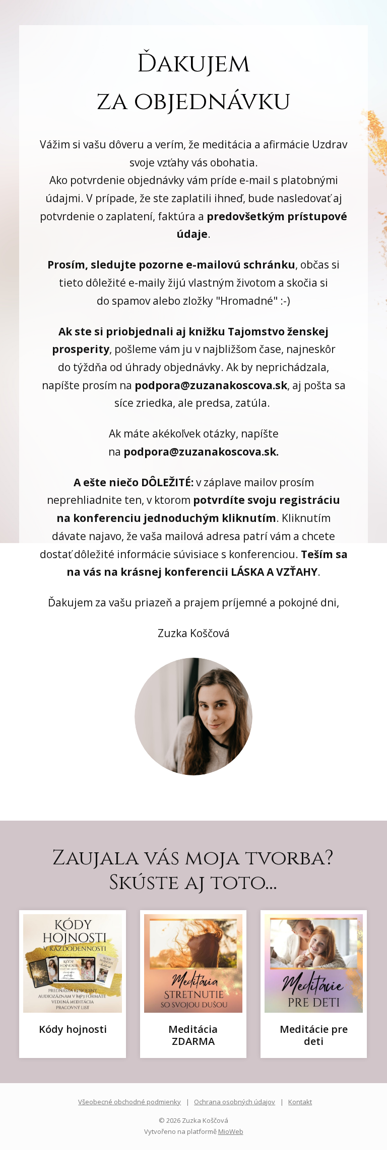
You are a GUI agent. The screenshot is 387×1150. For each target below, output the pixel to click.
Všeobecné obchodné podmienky (129, 1101)
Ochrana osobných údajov (234, 1101)
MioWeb (230, 1131)
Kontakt (300, 1101)
